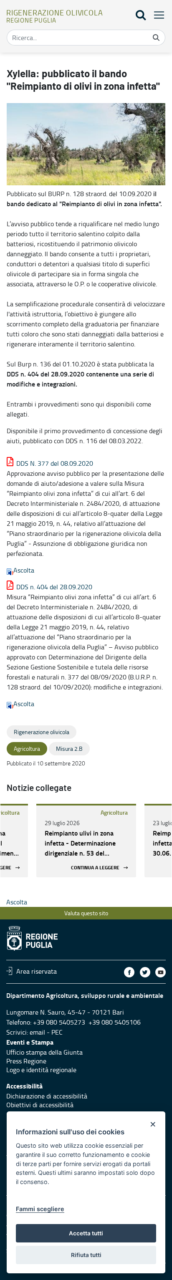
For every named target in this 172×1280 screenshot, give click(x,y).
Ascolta (23, 570)
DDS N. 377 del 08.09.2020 (54, 463)
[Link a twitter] (145, 972)
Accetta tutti (86, 1233)
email (37, 1032)
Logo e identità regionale (41, 1069)
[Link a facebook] (129, 972)
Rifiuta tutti (86, 1255)
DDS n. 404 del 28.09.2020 (54, 586)
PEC (57, 1032)
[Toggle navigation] (156, 15)
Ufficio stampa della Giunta (44, 1052)
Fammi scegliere (40, 1208)
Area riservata (36, 971)
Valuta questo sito (86, 913)
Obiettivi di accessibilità (39, 1104)
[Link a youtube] (160, 972)
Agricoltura (114, 812)
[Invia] (156, 37)
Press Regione (26, 1060)
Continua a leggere (95, 867)
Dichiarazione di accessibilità (46, 1096)
